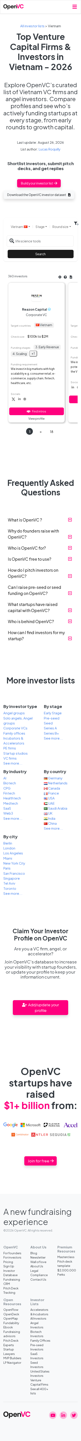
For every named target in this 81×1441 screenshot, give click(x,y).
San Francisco (14, 873)
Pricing (8, 1262)
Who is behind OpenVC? (31, 621)
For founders (12, 1253)
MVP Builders (12, 1358)
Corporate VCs (15, 728)
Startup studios (15, 753)
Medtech (10, 803)
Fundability (11, 1323)
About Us (36, 1266)
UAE (51, 803)
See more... (12, 763)
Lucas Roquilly (50, 149)
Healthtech (12, 798)
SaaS (7, 808)
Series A (50, 728)
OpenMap (10, 1318)
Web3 (8, 813)
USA (51, 798)
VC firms (10, 758)
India (51, 818)
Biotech (9, 783)
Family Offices (40, 1340)
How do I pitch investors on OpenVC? (33, 573)
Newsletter (37, 1257)
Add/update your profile (43, 1007)
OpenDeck (11, 1314)
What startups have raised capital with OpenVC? (33, 607)
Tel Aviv (9, 883)
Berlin (7, 843)
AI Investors (38, 1318)
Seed (48, 723)
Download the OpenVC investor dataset (37, 195)
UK (49, 813)
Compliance (39, 1275)
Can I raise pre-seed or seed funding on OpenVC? (34, 590)
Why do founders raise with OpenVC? (33, 534)
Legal (34, 1271)
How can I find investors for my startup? (36, 635)
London (9, 848)
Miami (7, 858)
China (52, 823)
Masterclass (65, 1257)
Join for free (39, 1161)
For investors (12, 1257)
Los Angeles (13, 853)
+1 (33, 353)
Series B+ (51, 733)
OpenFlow (10, 1309)
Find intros (39, 411)
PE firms (9, 748)
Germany (55, 778)
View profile (36, 418)
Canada (53, 788)
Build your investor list (37, 183)
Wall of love (38, 1262)
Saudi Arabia (57, 808)
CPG (7, 788)
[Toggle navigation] (74, 7)
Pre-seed (51, 718)
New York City (14, 863)
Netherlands (57, 783)
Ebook (8, 1327)
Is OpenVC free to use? (29, 559)
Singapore (11, 878)
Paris (7, 868)
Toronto (9, 888)
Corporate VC (36, 315)
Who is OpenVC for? (27, 548)
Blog (33, 1253)
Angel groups (14, 713)
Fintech (9, 793)
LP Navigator (12, 1362)
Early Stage (53, 713)
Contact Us (38, 1279)
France (53, 793)
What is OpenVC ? (25, 519)
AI (4, 778)
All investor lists (32, 26)
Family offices (14, 733)
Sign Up (8, 1266)
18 (51, 432)
